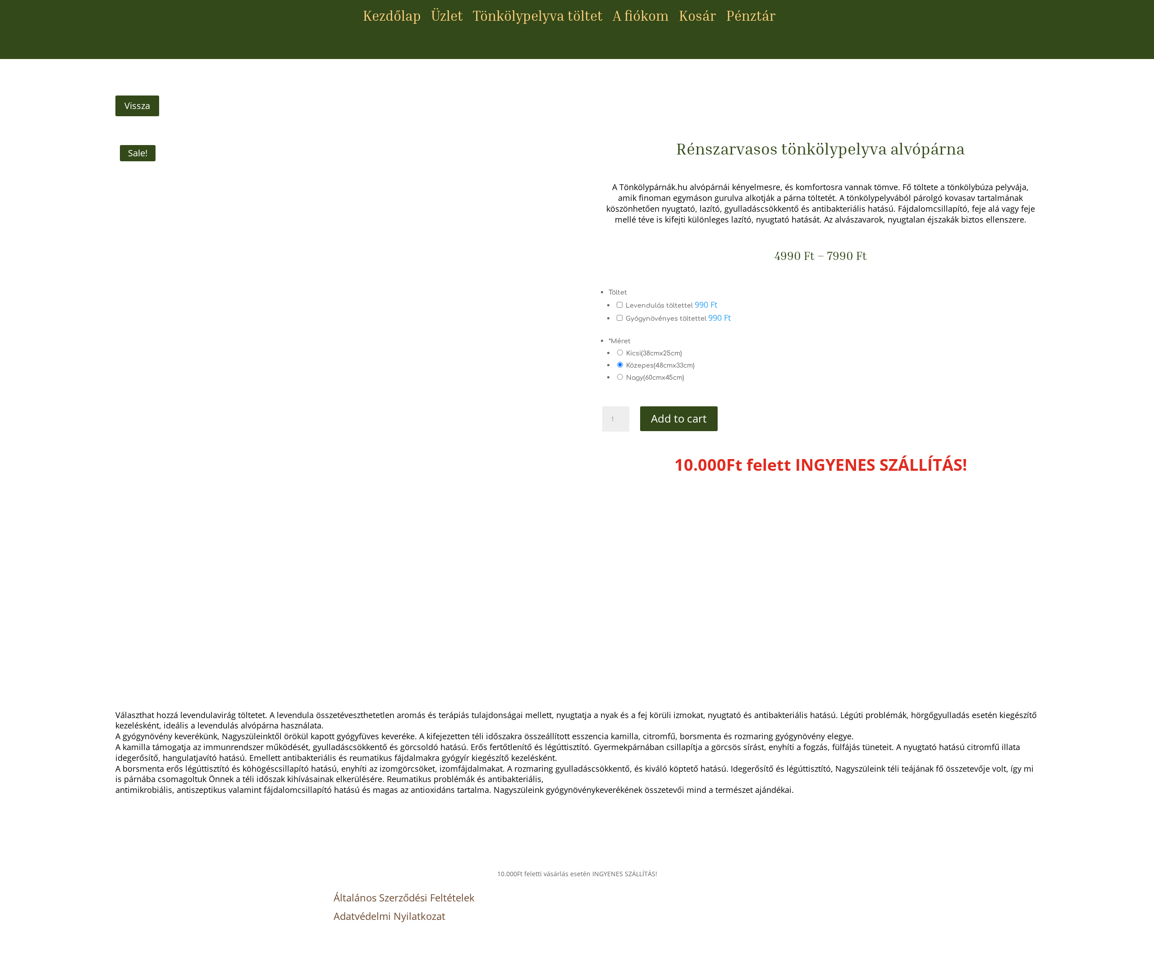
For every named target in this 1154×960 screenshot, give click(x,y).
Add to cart (679, 418)
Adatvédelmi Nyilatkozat (389, 916)
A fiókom (641, 18)
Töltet (618, 292)
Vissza (137, 106)
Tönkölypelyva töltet (538, 18)
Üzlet (447, 18)
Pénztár (751, 18)
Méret (620, 341)
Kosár (697, 18)
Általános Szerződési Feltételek (404, 897)
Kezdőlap (392, 18)
